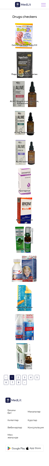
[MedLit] (10, 4)
